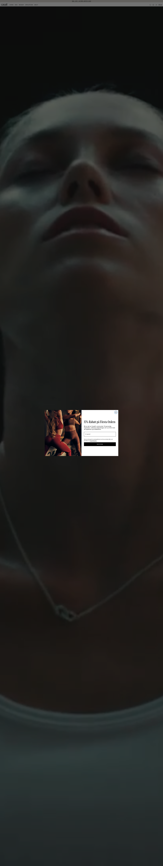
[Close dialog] (116, 412)
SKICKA (100, 444)
